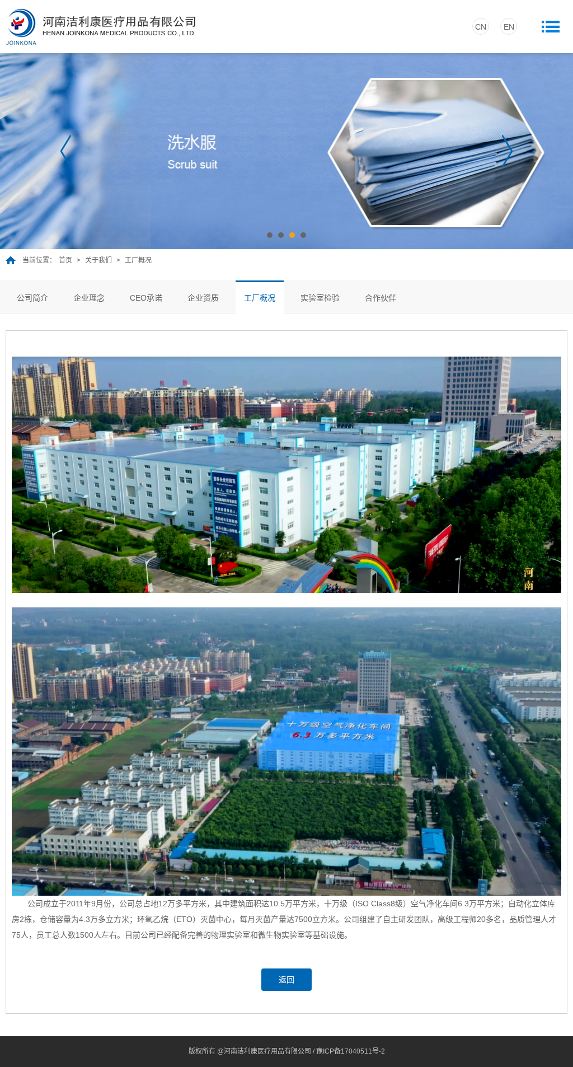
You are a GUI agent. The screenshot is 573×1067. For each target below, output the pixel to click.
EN (509, 26)
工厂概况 (259, 297)
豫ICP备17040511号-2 (350, 1051)
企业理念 (89, 297)
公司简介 (32, 297)
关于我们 (98, 260)
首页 (65, 260)
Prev (65, 151)
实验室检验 (320, 297)
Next (507, 151)
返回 (286, 979)
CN (480, 26)
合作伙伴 (380, 297)
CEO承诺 (146, 297)
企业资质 (203, 297)
